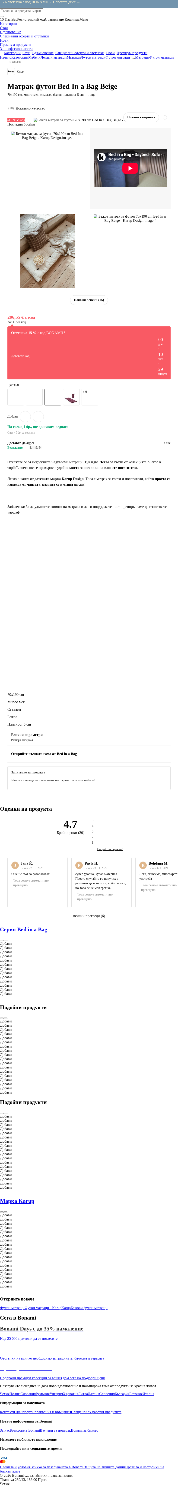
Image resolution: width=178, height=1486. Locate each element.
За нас (5, 1430)
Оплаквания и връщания (51, 1412)
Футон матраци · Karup (43, 1308)
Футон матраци (117, 57)
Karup (66, 1308)
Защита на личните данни (104, 1467)
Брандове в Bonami (25, 1430)
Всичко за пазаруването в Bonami (56, 1467)
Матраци (74, 57)
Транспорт (23, 1412)
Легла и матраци (54, 57)
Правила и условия (15, 1467)
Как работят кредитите (103, 1412)
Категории (19, 57)
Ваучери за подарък (55, 1430)
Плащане (78, 1412)
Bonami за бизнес (84, 1430)
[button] (38, 416)
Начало (5, 57)
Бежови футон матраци (89, 1308)
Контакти (7, 1412)
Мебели (34, 57)
